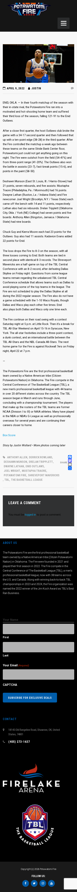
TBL (6, 479)
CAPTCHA (10, 685)
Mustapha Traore (34, 470)
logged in (30, 514)
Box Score (9, 435)
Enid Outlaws (35, 466)
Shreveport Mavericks (43, 475)
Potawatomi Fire (15, 475)
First (6, 637)
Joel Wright (12, 470)
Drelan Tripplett (41, 462)
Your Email (16, 665)
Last (5, 655)
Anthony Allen (17, 457)
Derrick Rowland (40, 457)
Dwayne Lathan (14, 466)
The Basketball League (27, 479)
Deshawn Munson (15, 462)
